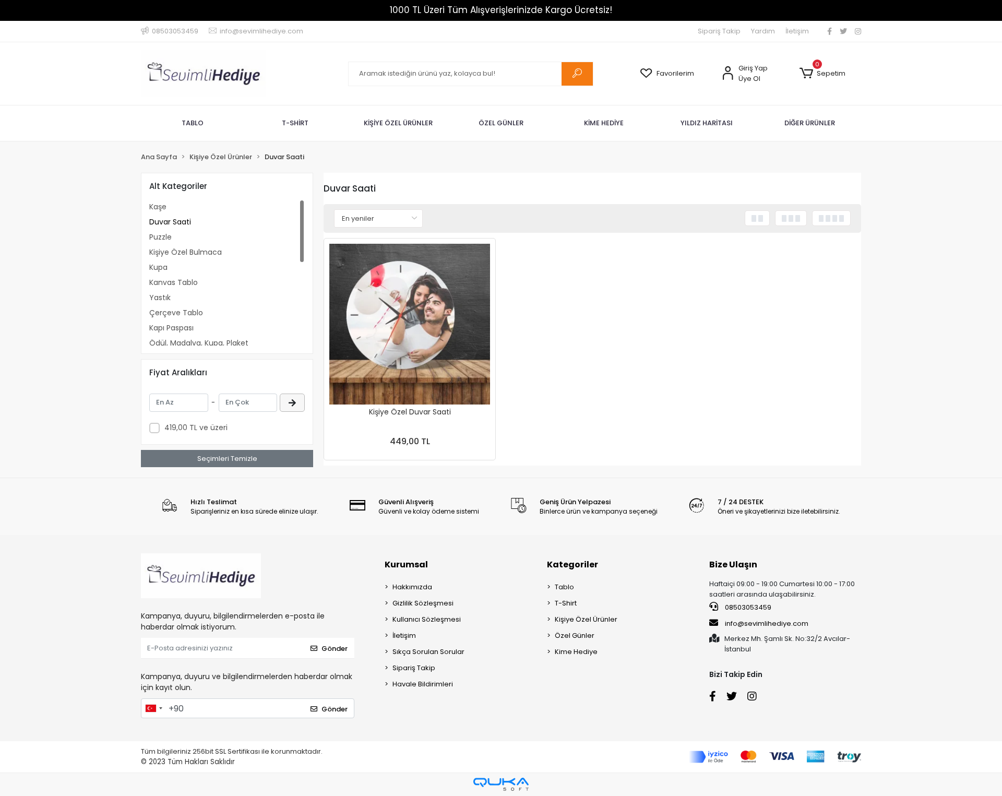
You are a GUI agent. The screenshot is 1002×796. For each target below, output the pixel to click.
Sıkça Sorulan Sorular (428, 652)
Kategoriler (572, 565)
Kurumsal (406, 565)
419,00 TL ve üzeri (196, 427)
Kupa (158, 267)
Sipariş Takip (719, 31)
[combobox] (153, 708)
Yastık (160, 297)
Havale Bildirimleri (422, 684)
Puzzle (160, 237)
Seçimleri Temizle (227, 459)
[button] (822, 73)
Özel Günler (574, 635)
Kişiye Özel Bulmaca (185, 252)
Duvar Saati (170, 222)
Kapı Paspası (171, 328)
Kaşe (157, 206)
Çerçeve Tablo (176, 312)
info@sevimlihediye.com (766, 623)
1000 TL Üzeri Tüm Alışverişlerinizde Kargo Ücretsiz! (501, 10)
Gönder (334, 649)
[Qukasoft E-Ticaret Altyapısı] (501, 784)
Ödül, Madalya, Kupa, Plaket (198, 343)
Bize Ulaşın (733, 565)
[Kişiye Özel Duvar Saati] (409, 324)
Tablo (564, 587)
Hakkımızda (412, 587)
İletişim (797, 31)
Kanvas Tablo (173, 282)
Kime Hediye (576, 652)
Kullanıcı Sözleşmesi (426, 619)
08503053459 (747, 607)
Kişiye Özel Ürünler (586, 619)
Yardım (763, 31)
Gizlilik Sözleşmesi (423, 603)
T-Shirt (566, 603)
